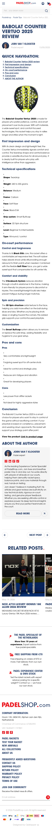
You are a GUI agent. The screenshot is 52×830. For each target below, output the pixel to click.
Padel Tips (17, 17)
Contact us (8, 763)
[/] (6, 461)
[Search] (46, 11)
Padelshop (6, 17)
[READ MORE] (44, 514)
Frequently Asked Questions (18, 759)
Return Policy (10, 770)
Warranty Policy (12, 774)
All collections (11, 749)
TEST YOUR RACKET (12, 742)
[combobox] (26, 10)
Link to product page (32, 436)
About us (7, 753)
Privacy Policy (10, 777)
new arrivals (10, 746)
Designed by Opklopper (24, 825)
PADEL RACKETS (10, 739)
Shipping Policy (11, 767)
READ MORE (23, 513)
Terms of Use (10, 781)
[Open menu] (3, 3)
